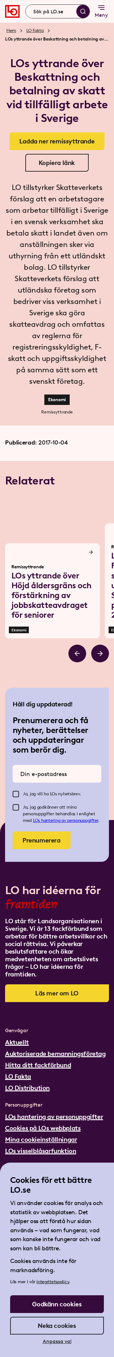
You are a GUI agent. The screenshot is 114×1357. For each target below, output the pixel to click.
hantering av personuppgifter (69, 820)
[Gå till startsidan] (12, 11)
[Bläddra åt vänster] (77, 653)
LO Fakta (35, 30)
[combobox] (58, 11)
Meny (101, 15)
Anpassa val (57, 1341)
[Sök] (83, 11)
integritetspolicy (52, 1281)
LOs (37, 820)
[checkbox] (16, 794)
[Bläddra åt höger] (100, 653)
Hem (11, 30)
